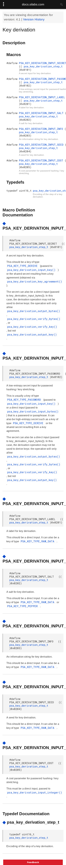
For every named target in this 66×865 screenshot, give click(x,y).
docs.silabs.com (33, 4)
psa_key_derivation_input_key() (32, 269)
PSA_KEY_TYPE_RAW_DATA (38, 541)
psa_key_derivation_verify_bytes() (33, 318)
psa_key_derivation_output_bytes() (33, 311)
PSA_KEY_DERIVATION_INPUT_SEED (42, 144)
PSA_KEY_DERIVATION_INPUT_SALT (42, 113)
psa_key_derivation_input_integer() (34, 792)
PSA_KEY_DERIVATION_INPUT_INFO (42, 128)
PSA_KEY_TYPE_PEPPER (23, 606)
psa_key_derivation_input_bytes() (33, 411)
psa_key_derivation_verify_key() (32, 326)
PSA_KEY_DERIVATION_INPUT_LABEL (42, 97)
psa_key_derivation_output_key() (32, 334)
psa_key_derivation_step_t (43, 66)
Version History (34, 19)
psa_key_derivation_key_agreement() (34, 281)
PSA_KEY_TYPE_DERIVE (23, 265)
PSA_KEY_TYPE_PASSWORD (25, 399)
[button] (33, 862)
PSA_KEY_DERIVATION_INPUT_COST (42, 160)
